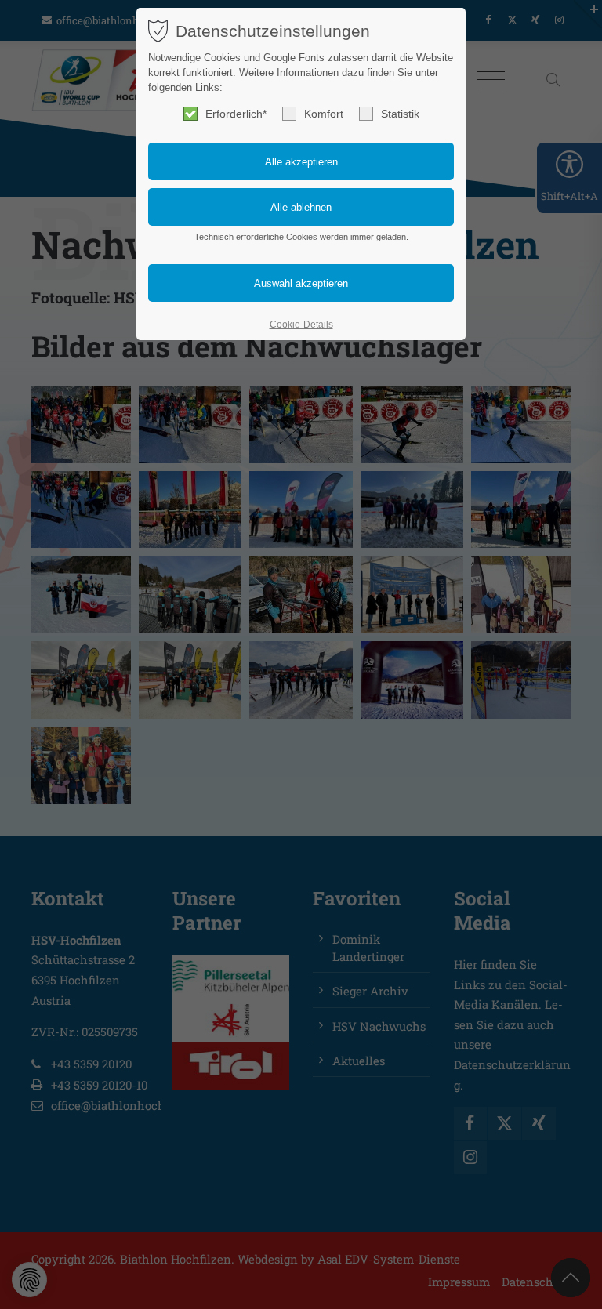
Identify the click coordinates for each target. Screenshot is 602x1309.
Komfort (323, 113)
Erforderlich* (236, 113)
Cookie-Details (301, 324)
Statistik (400, 113)
